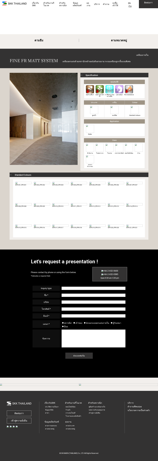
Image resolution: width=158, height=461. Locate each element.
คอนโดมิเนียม (70, 407)
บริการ (131, 403)
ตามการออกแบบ (51, 426)
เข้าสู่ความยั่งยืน (19, 420)
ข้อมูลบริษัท (49, 410)
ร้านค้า (68, 410)
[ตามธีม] (39, 384)
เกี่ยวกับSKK (50, 403)
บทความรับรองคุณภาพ (97, 410)
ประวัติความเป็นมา (52, 407)
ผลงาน (68, 422)
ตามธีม (39, 40)
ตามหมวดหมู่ (119, 40)
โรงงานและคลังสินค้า (73, 416)
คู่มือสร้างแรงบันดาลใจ (97, 407)
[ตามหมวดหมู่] (118, 384)
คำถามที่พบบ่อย (135, 406)
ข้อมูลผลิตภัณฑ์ (52, 422)
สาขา (47, 413)
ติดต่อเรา (19, 413)
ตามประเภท (70, 426)
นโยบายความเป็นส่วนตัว (139, 410)
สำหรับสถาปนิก (95, 403)
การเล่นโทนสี (70, 413)
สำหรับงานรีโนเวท (73, 403)
